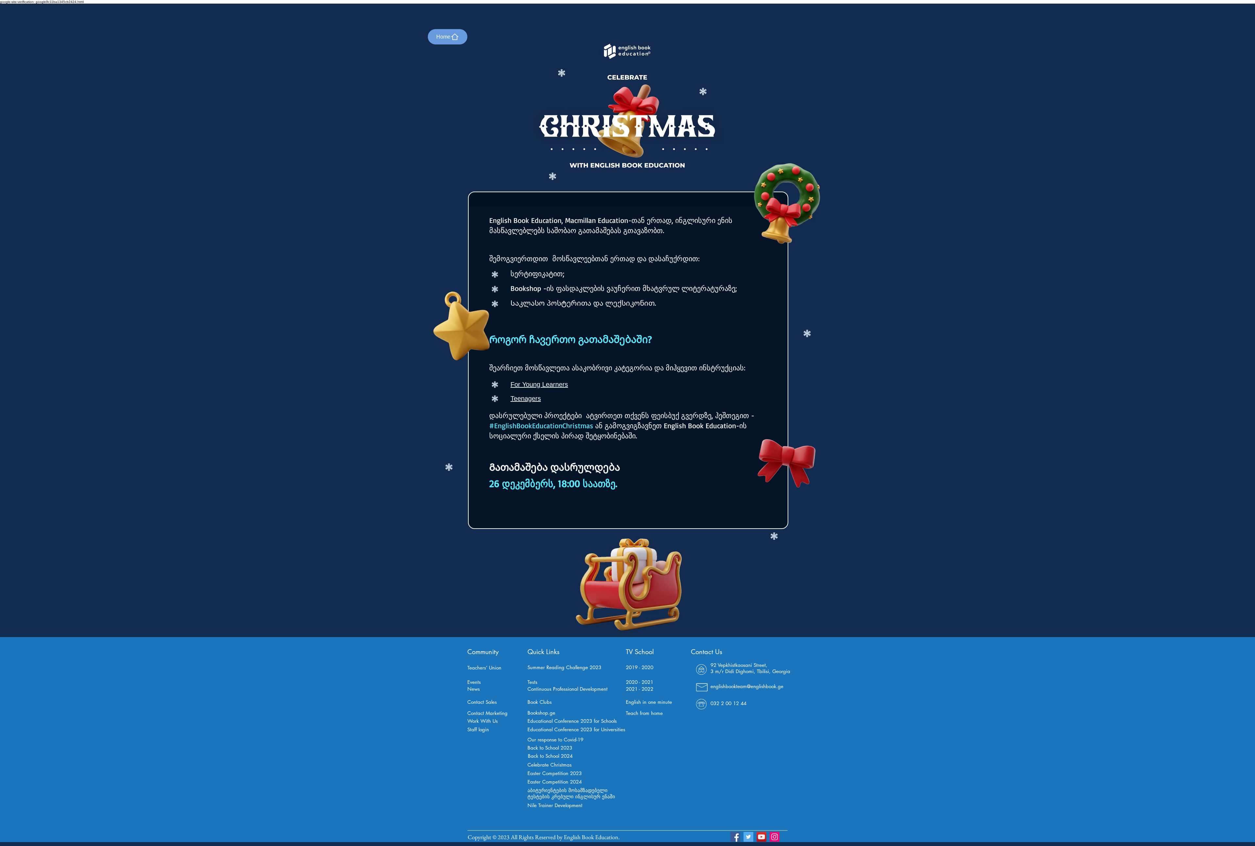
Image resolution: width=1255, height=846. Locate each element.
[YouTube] (761, 837)
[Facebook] (735, 837)
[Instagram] (774, 837)
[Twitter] (748, 837)
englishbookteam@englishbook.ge (747, 686)
